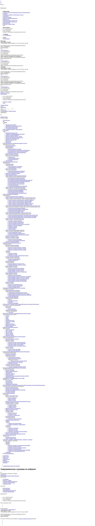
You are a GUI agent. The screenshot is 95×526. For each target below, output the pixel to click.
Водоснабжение (6, 489)
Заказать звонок (12, 111)
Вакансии (5, 13)
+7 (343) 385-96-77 (7, 35)
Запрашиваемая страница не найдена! (11, 466)
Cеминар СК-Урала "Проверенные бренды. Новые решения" (16, 12)
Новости (5, 460)
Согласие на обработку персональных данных (13, 14)
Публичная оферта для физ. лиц (10, 20)
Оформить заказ (4, 116)
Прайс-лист (5, 458)
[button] (4, 94)
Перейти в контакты (5, 92)
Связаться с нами (7, 483)
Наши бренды (6, 461)
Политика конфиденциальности (10, 18)
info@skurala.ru (6, 38)
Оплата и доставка (7, 17)
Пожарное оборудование (8, 491)
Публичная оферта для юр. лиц (10, 21)
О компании (6, 16)
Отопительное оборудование (9, 490)
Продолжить (3, 474)
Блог (4, 25)
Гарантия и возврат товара (9, 24)
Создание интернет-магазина (24, 518)
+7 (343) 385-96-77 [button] (5, 509)
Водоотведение (6, 488)
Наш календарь (6, 22)
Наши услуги (6, 19)
